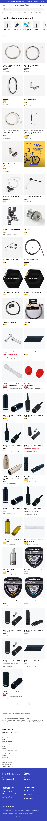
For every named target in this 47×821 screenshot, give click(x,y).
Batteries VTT (5, 743)
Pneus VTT (4, 734)
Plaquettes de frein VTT (27, 30)
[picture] (12, 53)
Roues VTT (4, 759)
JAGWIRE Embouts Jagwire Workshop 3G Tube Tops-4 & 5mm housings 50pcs (13, 384)
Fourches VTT (5, 739)
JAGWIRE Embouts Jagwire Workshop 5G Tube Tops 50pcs (33, 477)
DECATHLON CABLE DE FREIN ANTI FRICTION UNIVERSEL (11, 131)
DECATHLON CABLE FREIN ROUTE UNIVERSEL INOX (32, 66)
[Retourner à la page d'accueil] (22, 5)
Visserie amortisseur (7, 762)
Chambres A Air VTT (6, 764)
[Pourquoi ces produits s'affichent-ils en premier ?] (3, 40)
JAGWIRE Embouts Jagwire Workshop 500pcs (12, 351)
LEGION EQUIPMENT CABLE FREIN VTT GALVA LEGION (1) (33, 321)
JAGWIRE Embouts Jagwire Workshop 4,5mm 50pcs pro (33, 509)
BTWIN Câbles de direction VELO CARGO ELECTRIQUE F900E (11, 321)
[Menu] (3, 5)
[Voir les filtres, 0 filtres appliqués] (4, 36)
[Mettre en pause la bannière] (42, 1)
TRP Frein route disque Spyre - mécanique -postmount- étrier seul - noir (12, 229)
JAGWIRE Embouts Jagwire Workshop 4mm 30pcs (12, 540)
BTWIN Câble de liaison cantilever (32, 196)
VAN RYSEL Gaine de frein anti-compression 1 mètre (31, 260)
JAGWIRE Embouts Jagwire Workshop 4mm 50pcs (12, 446)
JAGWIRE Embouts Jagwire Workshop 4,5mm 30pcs (12, 416)
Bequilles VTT (5, 737)
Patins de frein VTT (17, 29)
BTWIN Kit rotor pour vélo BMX (10, 259)
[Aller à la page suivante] (28, 704)
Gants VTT (4, 748)
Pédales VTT (5, 746)
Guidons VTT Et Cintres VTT (8, 766)
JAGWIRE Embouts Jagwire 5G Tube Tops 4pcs (33, 661)
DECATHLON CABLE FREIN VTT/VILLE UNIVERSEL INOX (12, 66)
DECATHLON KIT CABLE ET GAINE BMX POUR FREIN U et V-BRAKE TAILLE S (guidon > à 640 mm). (33, 132)
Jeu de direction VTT (6, 751)
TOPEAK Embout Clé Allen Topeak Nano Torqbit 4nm (13, 570)
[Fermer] (44, 1)
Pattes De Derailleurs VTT (8, 741)
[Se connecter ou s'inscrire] (40, 5)
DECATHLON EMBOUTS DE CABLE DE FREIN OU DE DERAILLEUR (33, 98)
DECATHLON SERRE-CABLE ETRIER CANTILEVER (32, 228)
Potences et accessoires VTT (8, 735)
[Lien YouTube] (9, 797)
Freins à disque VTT (7, 29)
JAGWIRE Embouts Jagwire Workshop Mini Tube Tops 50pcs (33, 384)
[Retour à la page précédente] (18, 704)
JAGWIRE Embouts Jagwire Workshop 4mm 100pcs (33, 446)
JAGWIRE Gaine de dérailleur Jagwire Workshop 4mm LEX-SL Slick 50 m (12, 291)
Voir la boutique (34, 163)
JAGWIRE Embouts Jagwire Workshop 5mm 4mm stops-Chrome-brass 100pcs (12, 478)
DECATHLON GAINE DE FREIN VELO (11, 98)
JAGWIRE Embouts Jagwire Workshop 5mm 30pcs (12, 509)
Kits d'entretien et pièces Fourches (10, 732)
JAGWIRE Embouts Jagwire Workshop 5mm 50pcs (33, 416)
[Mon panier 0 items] (43, 5)
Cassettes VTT (5, 760)
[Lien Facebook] (3, 797)
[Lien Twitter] (6, 797)
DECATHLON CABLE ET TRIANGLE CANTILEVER (11, 197)
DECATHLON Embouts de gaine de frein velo (12, 164)
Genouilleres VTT (6, 753)
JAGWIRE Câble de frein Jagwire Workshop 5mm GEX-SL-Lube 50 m (32, 291)
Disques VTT (37, 29)
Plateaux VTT (5, 757)
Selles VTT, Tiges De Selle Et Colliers (10, 750)
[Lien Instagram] (11, 797)
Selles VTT (4, 755)
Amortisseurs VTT (6, 744)
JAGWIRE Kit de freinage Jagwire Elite (33, 351)
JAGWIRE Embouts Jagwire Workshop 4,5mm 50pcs (12, 631)
